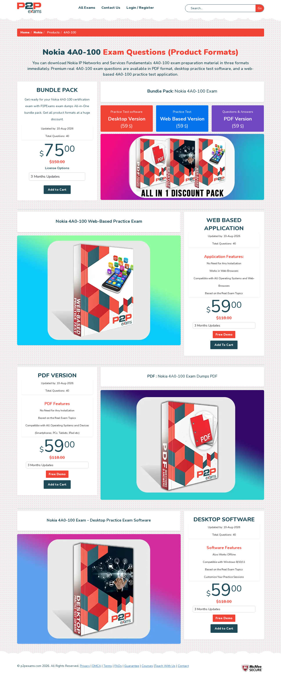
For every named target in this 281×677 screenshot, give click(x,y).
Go (260, 8)
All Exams (86, 7)
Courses (147, 666)
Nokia (38, 32)
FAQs (118, 666)
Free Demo (224, 334)
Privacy (85, 666)
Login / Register (140, 7)
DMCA (96, 666)
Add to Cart (57, 190)
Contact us (110, 7)
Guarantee (131, 666)
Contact (183, 666)
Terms (107, 666)
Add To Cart (223, 345)
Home (25, 32)
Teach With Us (165, 666)
